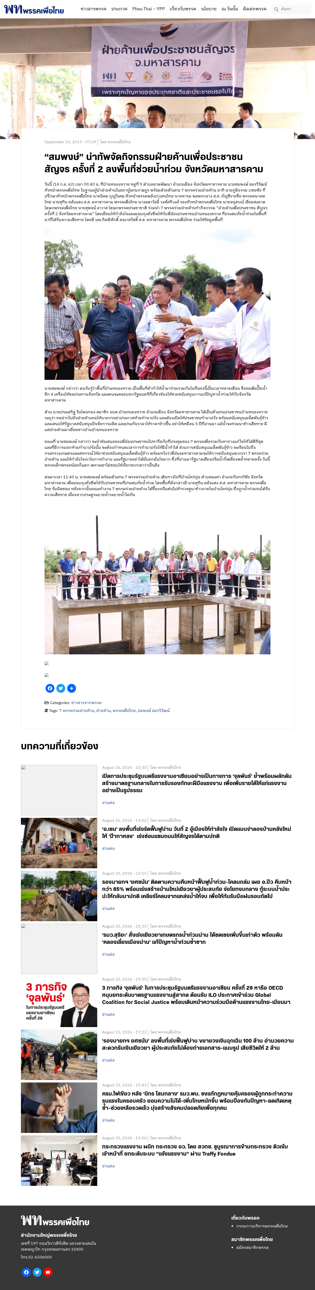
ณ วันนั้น (229, 9)
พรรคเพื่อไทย (124, 711)
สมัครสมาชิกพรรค (252, 1247)
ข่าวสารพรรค (94, 9)
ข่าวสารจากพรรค (86, 703)
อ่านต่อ (108, 803)
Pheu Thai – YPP (148, 9)
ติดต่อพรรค (255, 9)
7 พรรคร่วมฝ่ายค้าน (76, 711)
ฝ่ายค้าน (103, 711)
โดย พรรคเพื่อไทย (115, 142)
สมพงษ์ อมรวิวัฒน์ (154, 711)
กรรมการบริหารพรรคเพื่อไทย (262, 1226)
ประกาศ (119, 9)
